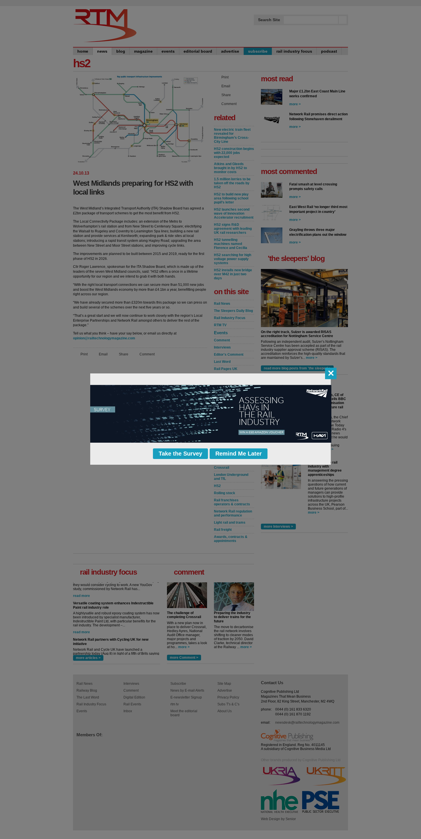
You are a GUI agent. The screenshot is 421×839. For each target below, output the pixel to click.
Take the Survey (180, 453)
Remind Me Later (238, 453)
